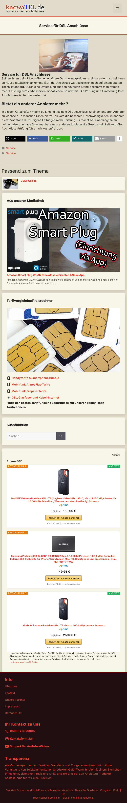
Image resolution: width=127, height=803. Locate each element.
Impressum (12, 706)
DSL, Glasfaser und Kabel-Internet (35, 397)
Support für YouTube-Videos (30, 746)
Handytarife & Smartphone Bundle (35, 378)
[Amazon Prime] (63, 505)
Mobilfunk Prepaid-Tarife (29, 391)
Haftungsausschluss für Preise (24, 662)
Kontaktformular (21, 738)
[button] (15, 139)
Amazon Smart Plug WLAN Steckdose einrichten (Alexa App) (46, 275)
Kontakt (10, 693)
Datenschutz (13, 713)
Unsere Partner (15, 699)
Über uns (11, 686)
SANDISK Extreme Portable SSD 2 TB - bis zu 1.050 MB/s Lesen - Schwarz (63, 625)
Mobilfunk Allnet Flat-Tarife (31, 384)
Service (11, 148)
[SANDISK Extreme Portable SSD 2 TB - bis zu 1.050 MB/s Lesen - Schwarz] (63, 609)
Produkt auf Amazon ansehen (64, 517)
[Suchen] (60, 436)
